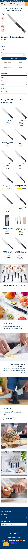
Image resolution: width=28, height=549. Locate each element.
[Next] (25, 23)
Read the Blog (8, 418)
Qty (2, 52)
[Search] (24, 4)
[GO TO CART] (26, 4)
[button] (14, 74)
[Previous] (7, 23)
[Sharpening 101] (14, 391)
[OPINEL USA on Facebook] (13, 533)
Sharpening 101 (7, 408)
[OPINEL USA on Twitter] (10, 533)
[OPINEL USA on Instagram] (17, 533)
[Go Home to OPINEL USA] (14, 4)
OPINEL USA (15, 537)
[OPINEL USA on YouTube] (15, 533)
